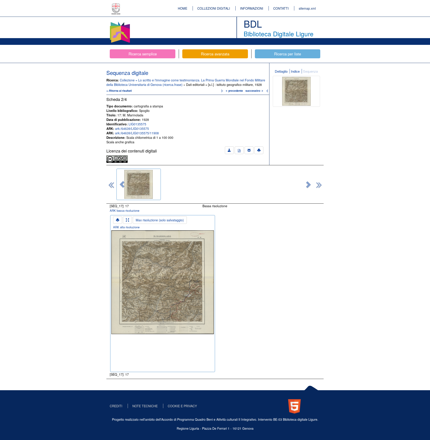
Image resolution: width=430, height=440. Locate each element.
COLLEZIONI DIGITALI (213, 8)
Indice (295, 71)
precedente (236, 91)
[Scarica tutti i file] (229, 150)
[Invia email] (249, 150)
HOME (182, 8)
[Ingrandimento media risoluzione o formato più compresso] (127, 220)
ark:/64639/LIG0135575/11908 (137, 133)
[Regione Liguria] (116, 5)
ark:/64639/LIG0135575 (132, 128)
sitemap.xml (307, 8)
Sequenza (310, 71)
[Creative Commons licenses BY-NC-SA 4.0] (117, 158)
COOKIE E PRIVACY (182, 406)
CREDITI (116, 406)
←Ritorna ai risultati (119, 91)
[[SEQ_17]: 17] (138, 184)
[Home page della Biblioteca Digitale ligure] (119, 22)
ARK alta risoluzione (126, 227)
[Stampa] (258, 150)
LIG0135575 (137, 124)
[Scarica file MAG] (239, 150)
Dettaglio (281, 71)
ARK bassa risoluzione (124, 210)
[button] (122, 184)
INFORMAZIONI (251, 8)
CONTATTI (281, 8)
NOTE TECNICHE (145, 406)
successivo (253, 91)
